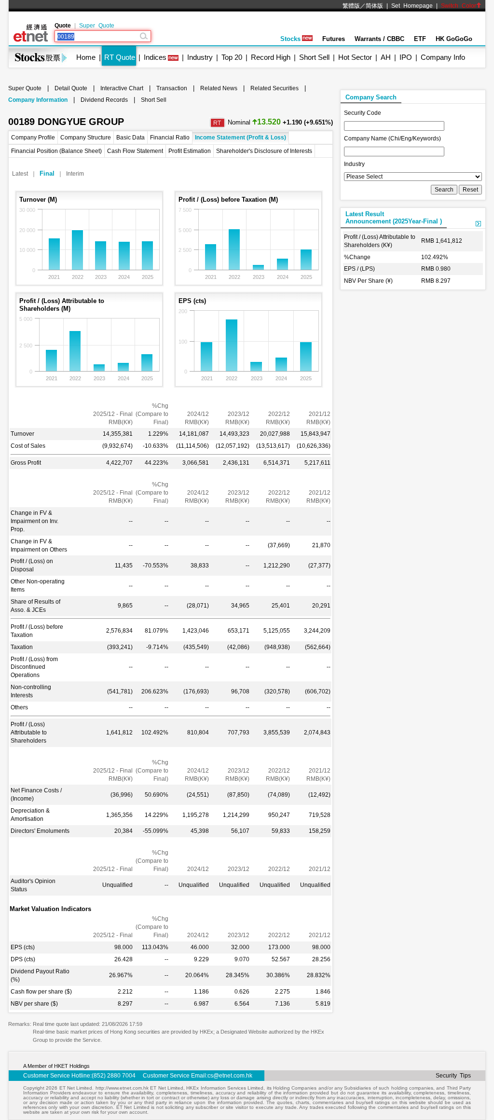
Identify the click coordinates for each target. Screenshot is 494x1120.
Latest (20, 173)
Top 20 (231, 57)
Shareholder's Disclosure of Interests (264, 151)
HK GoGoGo (454, 38)
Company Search (371, 97)
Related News (218, 88)
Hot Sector (355, 57)
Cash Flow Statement (135, 151)
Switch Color (458, 5)
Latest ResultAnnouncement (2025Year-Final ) (393, 217)
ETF (420, 38)
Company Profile (33, 137)
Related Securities (274, 88)
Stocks (290, 38)
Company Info (443, 57)
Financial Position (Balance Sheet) (56, 151)
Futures (333, 38)
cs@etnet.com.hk (229, 1075)
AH (386, 57)
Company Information (38, 100)
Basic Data (130, 137)
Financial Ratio (170, 137)
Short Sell (314, 57)
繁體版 (351, 5)
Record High (270, 57)
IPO (405, 57)
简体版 (374, 5)
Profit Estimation (189, 151)
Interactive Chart (121, 88)
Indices (155, 57)
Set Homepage (412, 5)
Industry (200, 57)
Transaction (171, 88)
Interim (75, 173)
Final (47, 173)
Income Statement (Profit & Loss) (240, 137)
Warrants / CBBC (379, 38)
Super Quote (96, 25)
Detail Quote (71, 88)
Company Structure (85, 137)
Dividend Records (104, 100)
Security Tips (453, 1075)
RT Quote (119, 57)
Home (86, 57)
